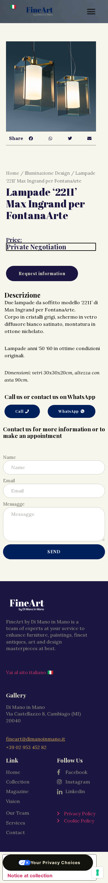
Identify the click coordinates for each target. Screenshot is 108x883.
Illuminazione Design (47, 173)
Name (9, 457)
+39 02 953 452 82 (26, 747)
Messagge (14, 504)
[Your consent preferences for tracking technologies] (97, 872)
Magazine (17, 791)
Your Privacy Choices (55, 862)
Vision (13, 801)
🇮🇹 (13, 7)
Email (9, 480)
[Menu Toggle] (91, 11)
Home (12, 173)
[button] (31, 138)
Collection (17, 782)
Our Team (17, 813)
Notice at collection (30, 876)
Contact (15, 832)
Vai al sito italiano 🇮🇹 (29, 672)
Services (15, 823)
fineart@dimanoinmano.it (35, 739)
